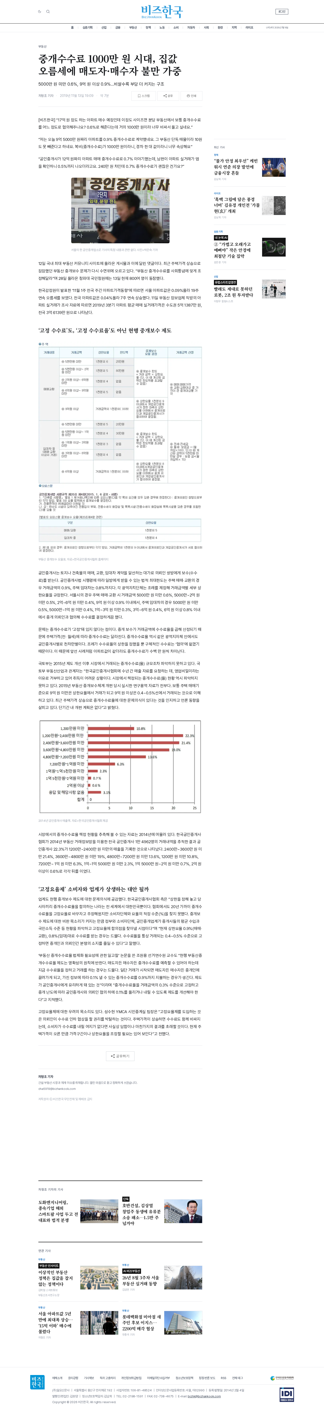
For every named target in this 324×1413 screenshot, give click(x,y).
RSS (223, 1378)
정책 (148, 27)
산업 (103, 27)
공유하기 (123, 1056)
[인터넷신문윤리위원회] (282, 1378)
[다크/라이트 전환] (39, 12)
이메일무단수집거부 (158, 1378)
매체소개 (57, 1378)
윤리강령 (73, 1378)
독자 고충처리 (108, 1378)
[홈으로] (37, 1382)
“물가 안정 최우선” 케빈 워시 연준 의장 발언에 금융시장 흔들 (236, 167)
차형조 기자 (45, 96)
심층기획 (87, 27)
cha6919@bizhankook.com (57, 1089)
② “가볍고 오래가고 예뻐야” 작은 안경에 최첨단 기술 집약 (232, 247)
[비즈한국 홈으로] (162, 11)
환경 (220, 27)
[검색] (48, 11)
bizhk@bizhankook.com (204, 1396)
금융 (117, 27)
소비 (175, 27)
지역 (234, 27)
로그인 (281, 11)
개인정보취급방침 (131, 1378)
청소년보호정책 (184, 1378)
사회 (206, 27)
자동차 (191, 27)
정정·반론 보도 (207, 1378)
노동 (162, 27)
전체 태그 (237, 1378)
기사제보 (89, 1378)
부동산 (133, 27)
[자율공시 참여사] (287, 1395)
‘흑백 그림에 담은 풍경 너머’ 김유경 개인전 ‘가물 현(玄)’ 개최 (237, 205)
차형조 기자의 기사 (50, 1189)
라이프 (249, 27)
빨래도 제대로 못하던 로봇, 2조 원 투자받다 (233, 289)
